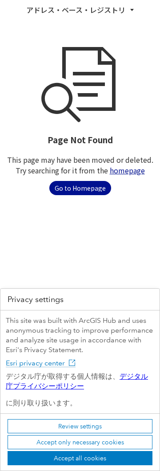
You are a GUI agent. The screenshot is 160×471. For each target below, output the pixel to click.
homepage (127, 170)
